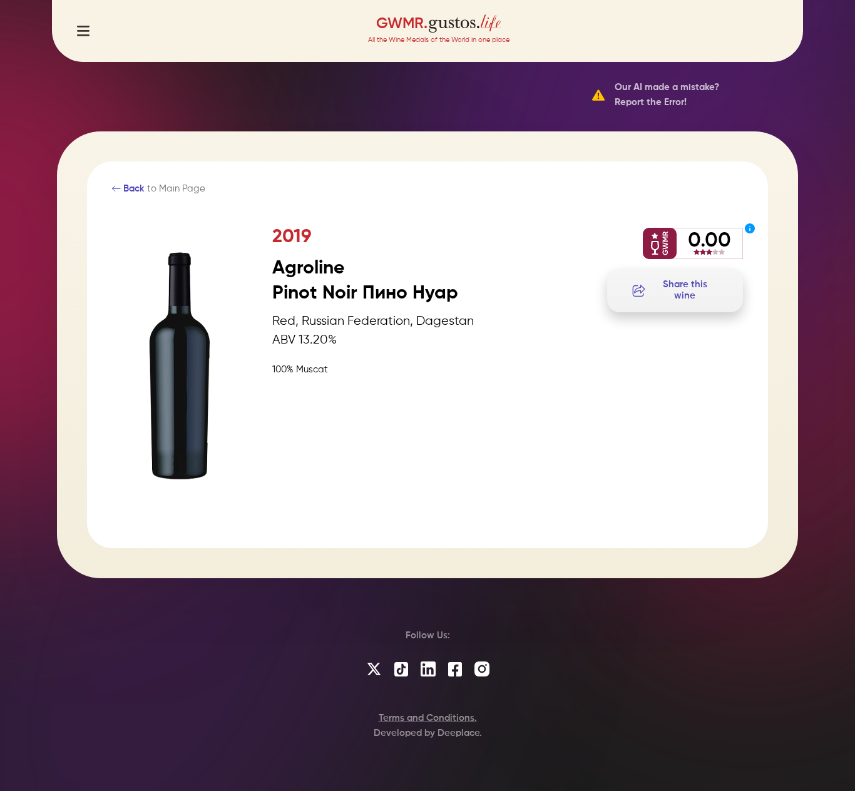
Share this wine (685, 290)
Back (133, 188)
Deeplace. (460, 733)
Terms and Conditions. (428, 718)
